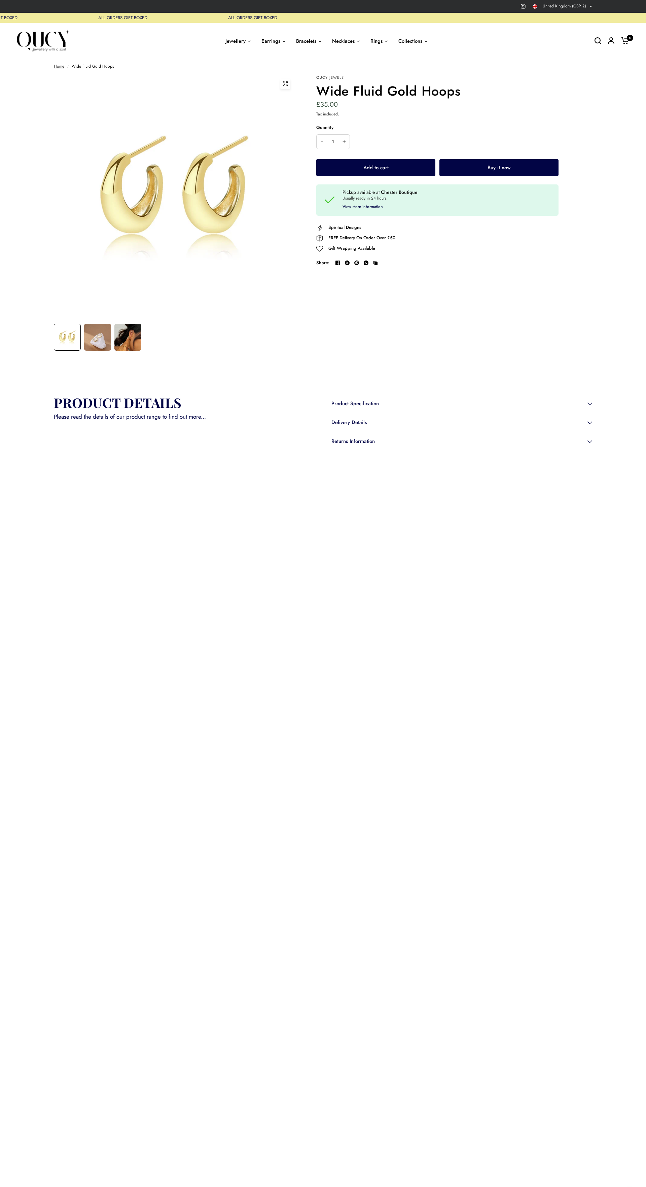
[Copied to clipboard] (375, 263)
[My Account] (611, 40)
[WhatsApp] (366, 263)
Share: (323, 262)
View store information (363, 207)
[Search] (598, 40)
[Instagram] (523, 6)
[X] (347, 263)
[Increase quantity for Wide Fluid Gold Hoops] (344, 142)
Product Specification (355, 403)
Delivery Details (349, 422)
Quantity (324, 127)
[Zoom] (285, 84)
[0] (623, 40)
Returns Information (353, 441)
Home (59, 66)
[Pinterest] (357, 263)
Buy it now (499, 167)
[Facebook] (338, 263)
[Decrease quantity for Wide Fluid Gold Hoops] (322, 142)
